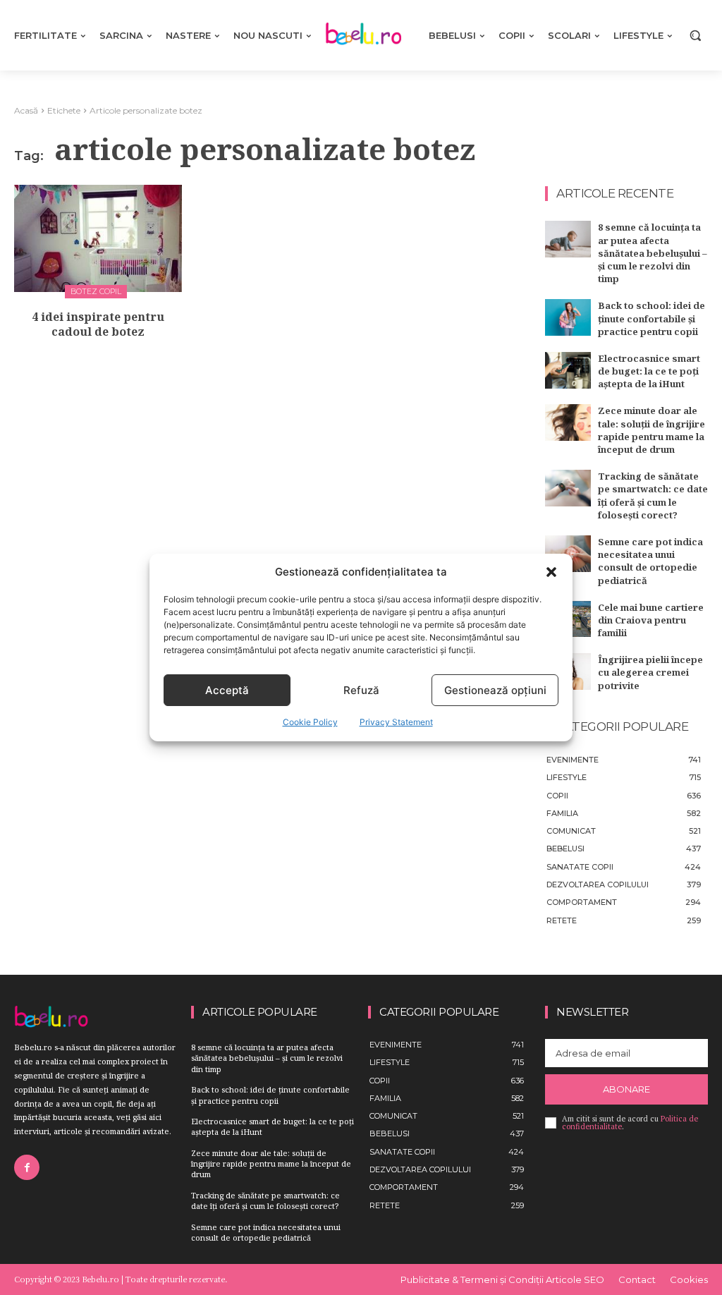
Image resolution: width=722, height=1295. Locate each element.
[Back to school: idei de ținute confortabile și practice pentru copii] (568, 317)
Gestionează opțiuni (495, 690)
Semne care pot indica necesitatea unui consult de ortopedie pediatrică (650, 561)
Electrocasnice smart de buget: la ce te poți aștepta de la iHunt (649, 371)
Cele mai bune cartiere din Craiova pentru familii (651, 620)
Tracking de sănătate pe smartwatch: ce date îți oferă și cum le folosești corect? (653, 495)
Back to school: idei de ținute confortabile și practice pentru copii (651, 318)
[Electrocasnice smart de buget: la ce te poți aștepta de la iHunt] (568, 370)
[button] (551, 572)
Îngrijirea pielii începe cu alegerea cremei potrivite (650, 672)
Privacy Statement (396, 722)
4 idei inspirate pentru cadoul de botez (98, 324)
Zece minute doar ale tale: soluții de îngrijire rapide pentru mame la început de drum (651, 430)
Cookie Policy (310, 722)
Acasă (26, 110)
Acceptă (227, 690)
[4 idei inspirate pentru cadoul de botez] (98, 238)
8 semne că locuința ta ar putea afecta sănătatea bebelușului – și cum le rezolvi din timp (652, 253)
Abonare (626, 1089)
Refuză (361, 690)
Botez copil (96, 291)
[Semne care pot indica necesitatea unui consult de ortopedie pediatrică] (568, 553)
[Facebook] (26, 1167)
